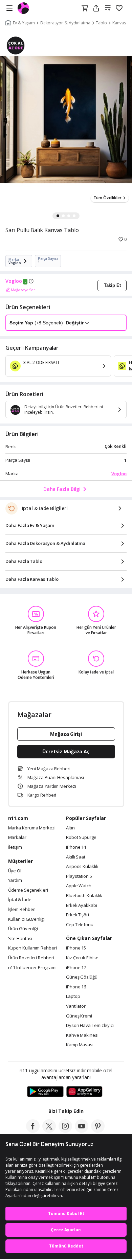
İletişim (15, 847)
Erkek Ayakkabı (81, 905)
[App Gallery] (84, 1092)
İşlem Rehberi (22, 909)
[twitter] (49, 1131)
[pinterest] (98, 1131)
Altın (70, 828)
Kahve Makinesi (82, 1035)
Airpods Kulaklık (82, 866)
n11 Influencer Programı (32, 967)
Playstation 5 (79, 876)
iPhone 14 (76, 847)
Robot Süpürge (81, 837)
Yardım (15, 880)
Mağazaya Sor (23, 289)
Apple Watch (78, 886)
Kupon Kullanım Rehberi (32, 948)
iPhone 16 (76, 987)
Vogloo (13, 281)
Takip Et (112, 285)
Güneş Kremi (79, 1016)
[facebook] (33, 1131)
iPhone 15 (76, 948)
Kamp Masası (79, 1045)
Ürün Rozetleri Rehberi (31, 958)
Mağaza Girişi (66, 734)
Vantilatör (76, 1006)
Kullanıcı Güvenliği (26, 919)
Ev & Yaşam (24, 23)
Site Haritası (20, 938)
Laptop (73, 996)
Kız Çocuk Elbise (82, 958)
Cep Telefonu (79, 925)
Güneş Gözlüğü (81, 977)
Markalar (17, 837)
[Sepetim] (85, 8)
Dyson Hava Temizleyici (90, 1025)
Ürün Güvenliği (23, 929)
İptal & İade (19, 899)
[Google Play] (45, 1092)
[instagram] (65, 1131)
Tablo (101, 23)
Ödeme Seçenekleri (28, 890)
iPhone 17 (76, 967)
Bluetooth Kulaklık (84, 895)
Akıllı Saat (75, 857)
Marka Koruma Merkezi (32, 828)
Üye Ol (14, 871)
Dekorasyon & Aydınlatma (65, 23)
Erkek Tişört (77, 915)
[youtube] (81, 1131)
